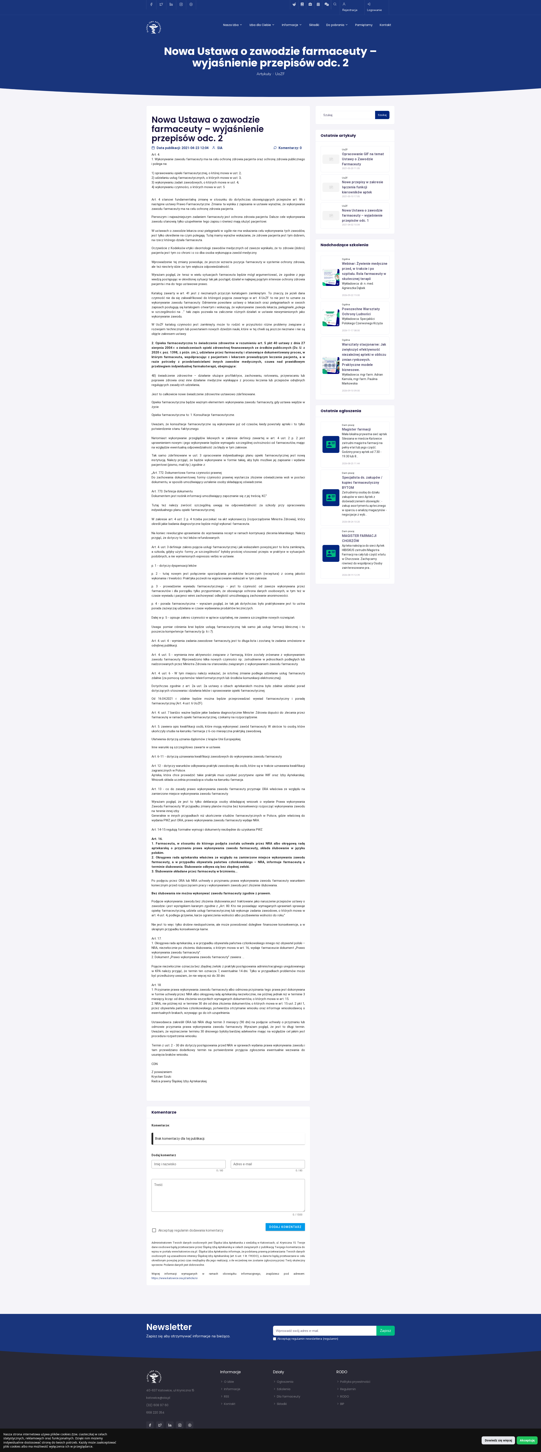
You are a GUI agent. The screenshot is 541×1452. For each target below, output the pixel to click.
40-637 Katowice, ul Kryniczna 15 (170, 1390)
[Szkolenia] (302, 4)
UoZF (280, 73)
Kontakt (385, 25)
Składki (314, 25)
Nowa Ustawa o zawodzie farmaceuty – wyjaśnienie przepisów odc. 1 (362, 215)
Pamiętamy (364, 25)
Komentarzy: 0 (290, 148)
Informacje (290, 25)
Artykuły (264, 73)
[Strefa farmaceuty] (294, 4)
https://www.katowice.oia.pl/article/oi (175, 1278)
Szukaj (382, 115)
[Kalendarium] (318, 4)
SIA (220, 148)
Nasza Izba (231, 25)
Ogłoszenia (284, 1382)
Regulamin (347, 1389)
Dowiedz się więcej (498, 1440)
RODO (344, 1396)
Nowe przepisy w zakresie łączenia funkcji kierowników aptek (362, 187)
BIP (341, 1404)
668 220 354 (155, 1412)
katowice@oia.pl (158, 1398)
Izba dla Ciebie (261, 25)
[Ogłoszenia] (310, 4)
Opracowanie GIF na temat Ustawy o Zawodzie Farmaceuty (363, 159)
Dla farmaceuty (288, 1396)
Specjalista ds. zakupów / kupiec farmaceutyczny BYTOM (362, 482)
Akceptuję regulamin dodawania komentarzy (190, 1230)
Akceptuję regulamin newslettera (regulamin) (307, 1339)
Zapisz (385, 1330)
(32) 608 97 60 (157, 1405)
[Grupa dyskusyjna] (326, 4)
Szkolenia (283, 1389)
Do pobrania (335, 25)
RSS (226, 1396)
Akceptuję (527, 1440)
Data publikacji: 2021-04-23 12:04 (183, 148)
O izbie (228, 1382)
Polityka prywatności (354, 1382)
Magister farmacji (356, 429)
